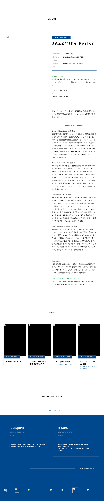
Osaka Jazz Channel (59, 157)
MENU (12, 435)
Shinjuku (17, 428)
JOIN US (52, 410)
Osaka (63, 428)
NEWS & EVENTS (17, 432)
